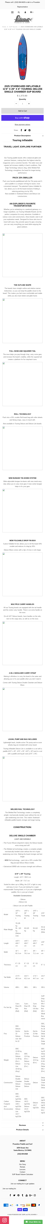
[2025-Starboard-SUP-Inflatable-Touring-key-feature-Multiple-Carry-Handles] (22, 469)
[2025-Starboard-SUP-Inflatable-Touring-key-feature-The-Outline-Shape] (22, 276)
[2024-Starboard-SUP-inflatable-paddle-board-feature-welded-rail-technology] (22, 801)
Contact (22, 1172)
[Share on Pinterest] (29, 130)
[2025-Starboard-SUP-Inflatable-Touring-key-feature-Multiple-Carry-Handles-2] (22, 596)
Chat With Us (34, 1222)
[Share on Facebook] (21, 130)
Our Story (22, 1164)
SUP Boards (13, 26)
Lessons (22, 1169)
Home (4, 26)
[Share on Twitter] (25, 130)
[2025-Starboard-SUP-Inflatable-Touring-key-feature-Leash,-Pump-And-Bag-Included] (22, 730)
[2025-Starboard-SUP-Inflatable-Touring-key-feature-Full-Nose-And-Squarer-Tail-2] (22, 342)
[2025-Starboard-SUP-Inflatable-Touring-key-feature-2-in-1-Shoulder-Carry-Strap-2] (22, 664)
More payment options (22, 124)
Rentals (22, 1167)
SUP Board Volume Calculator (22, 1174)
